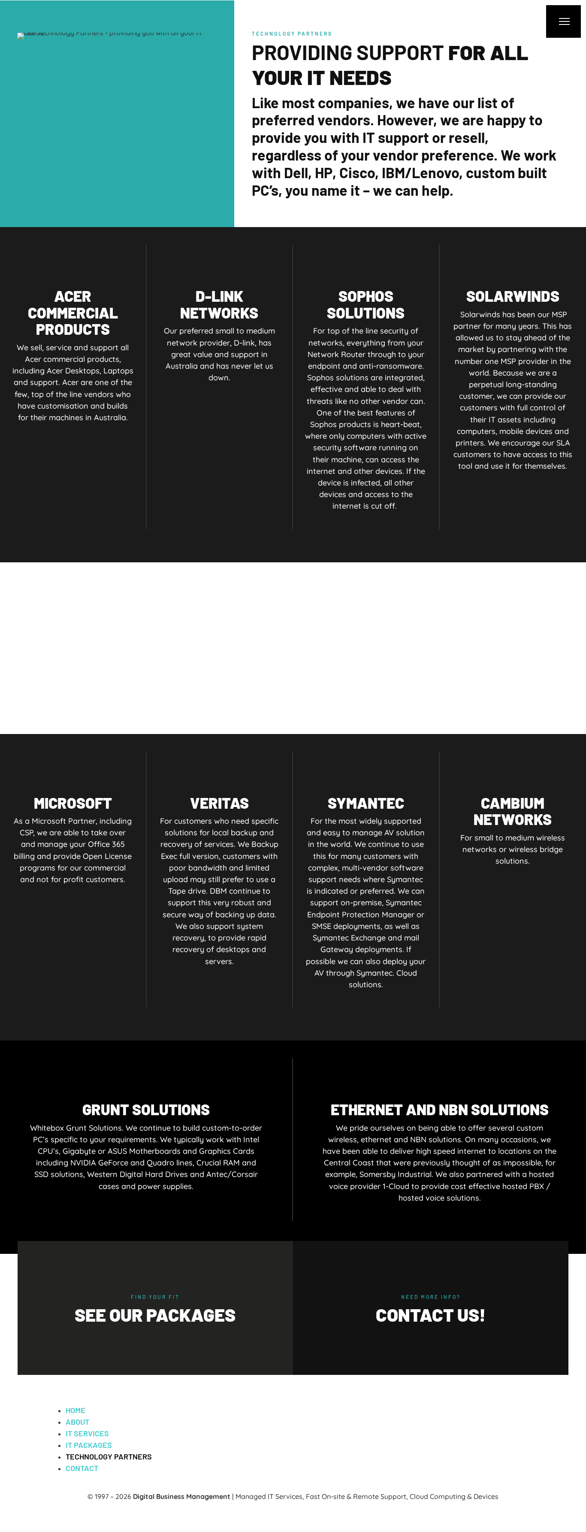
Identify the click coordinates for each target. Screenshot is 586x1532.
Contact (82, 1468)
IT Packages (89, 1445)
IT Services (87, 1433)
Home (75, 1410)
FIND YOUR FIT (155, 1297)
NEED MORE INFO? (431, 1297)
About (77, 1421)
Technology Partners (109, 1456)
